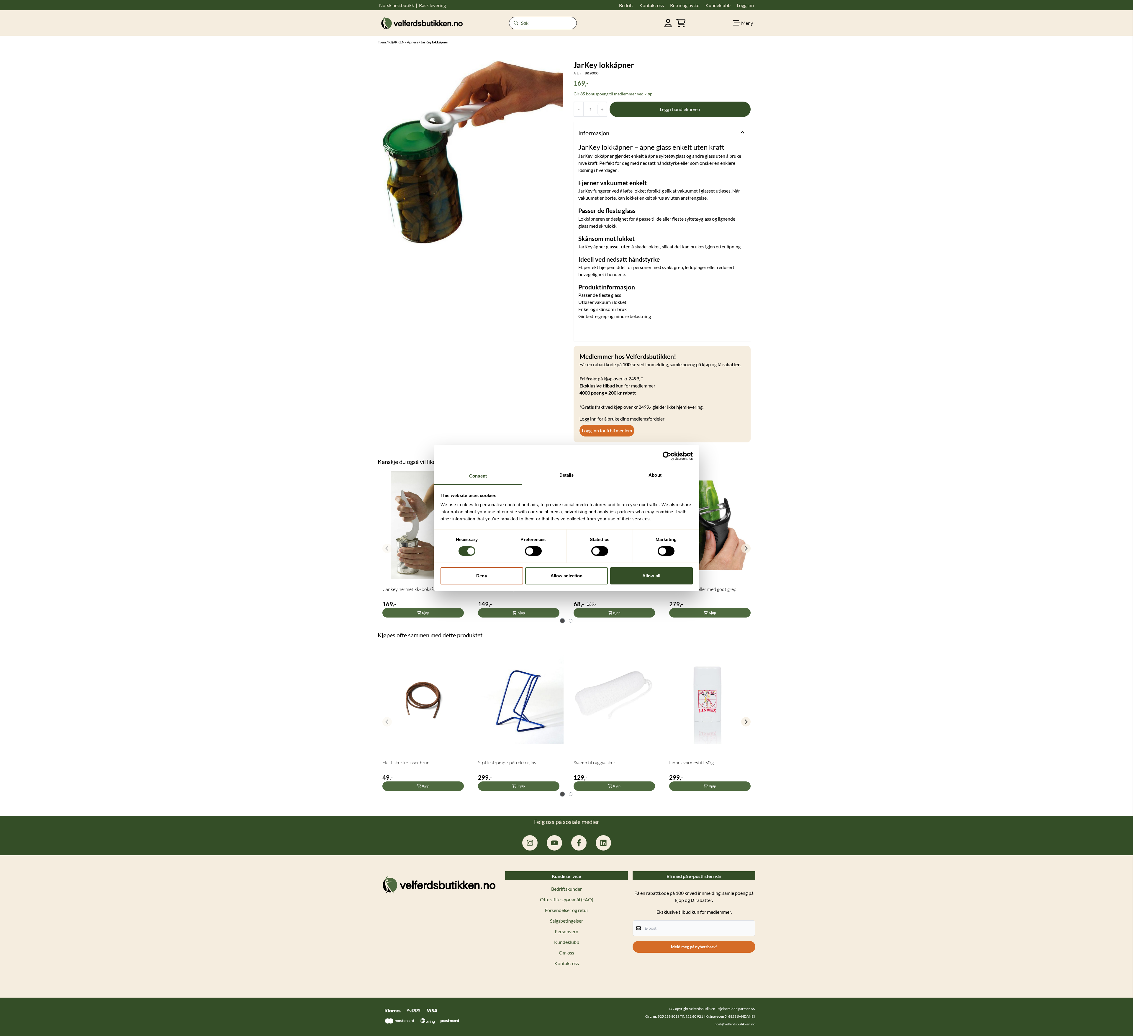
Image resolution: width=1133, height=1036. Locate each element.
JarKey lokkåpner (434, 42)
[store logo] (422, 22)
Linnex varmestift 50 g (691, 762)
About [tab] (655, 475)
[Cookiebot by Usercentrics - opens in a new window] (667, 455)
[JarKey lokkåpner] (471, 152)
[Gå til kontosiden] (668, 23)
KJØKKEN (396, 42)
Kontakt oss (566, 963)
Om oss (566, 952)
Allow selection (567, 575)
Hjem (382, 42)
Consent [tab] (478, 475)
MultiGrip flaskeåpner (500, 589)
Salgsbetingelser (566, 920)
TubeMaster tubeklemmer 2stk (605, 589)
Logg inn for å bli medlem (607, 430)
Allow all (651, 575)
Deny (481, 575)
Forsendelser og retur (566, 910)
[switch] (533, 551)
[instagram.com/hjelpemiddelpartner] (530, 843)
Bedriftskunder (566, 889)
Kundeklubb (566, 942)
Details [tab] (566, 475)
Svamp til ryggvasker (594, 762)
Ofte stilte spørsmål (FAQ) (566, 899)
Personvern (566, 931)
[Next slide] (746, 548)
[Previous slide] (387, 548)
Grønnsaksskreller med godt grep (702, 589)
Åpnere (413, 42)
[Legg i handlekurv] (680, 109)
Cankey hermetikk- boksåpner (412, 589)
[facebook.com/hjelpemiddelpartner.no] (579, 843)
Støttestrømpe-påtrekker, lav (507, 762)
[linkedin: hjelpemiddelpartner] (603, 843)
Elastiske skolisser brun (406, 762)
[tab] (562, 620)
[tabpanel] (423, 546)
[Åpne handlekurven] (681, 23)
